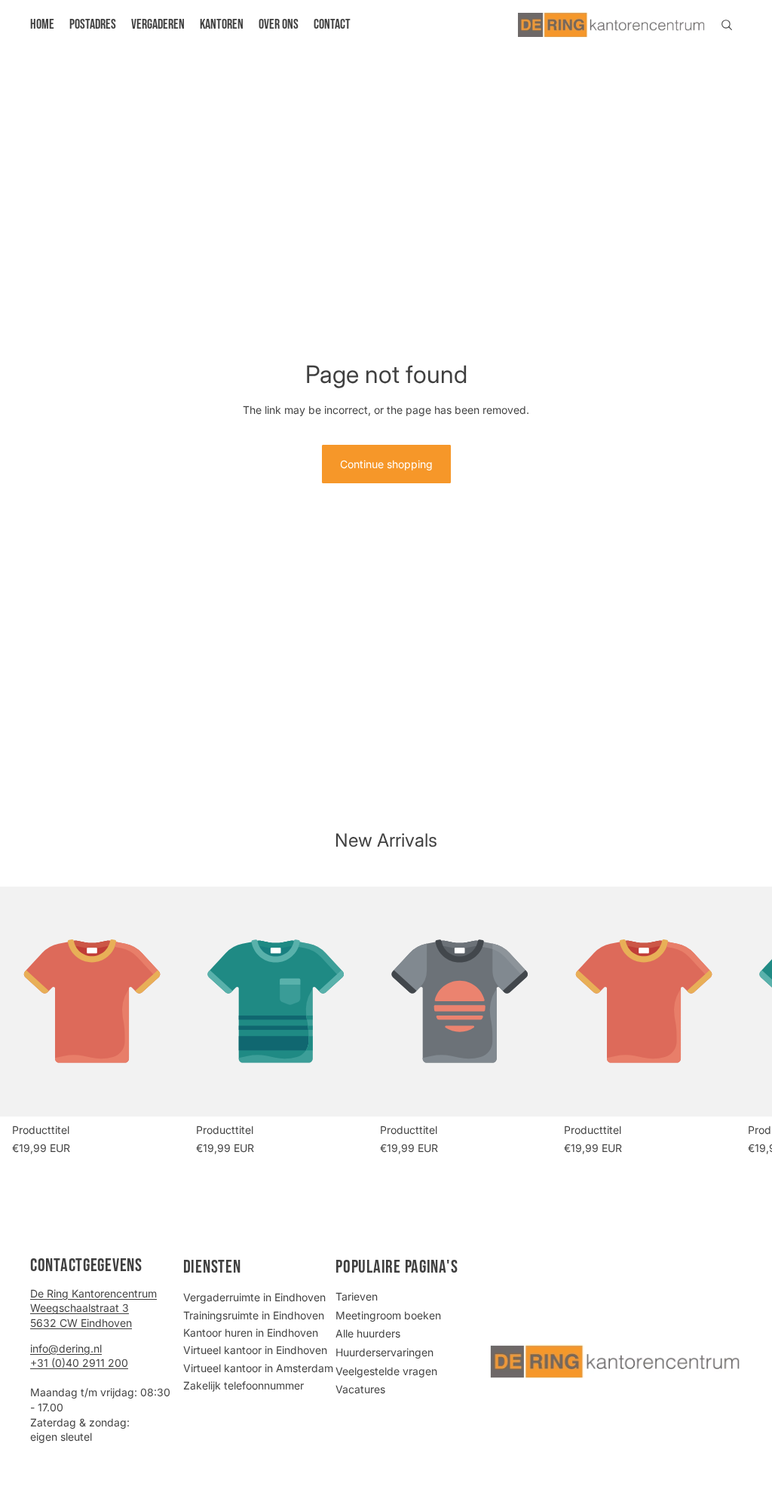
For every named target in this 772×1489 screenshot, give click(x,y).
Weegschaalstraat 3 (79, 1307)
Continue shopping (386, 464)
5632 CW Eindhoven (81, 1322)
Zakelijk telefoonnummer (243, 1385)
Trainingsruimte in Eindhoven (253, 1315)
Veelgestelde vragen (386, 1371)
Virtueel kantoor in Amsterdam (258, 1368)
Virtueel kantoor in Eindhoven (255, 1349)
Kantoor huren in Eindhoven (250, 1332)
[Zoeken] (726, 24)
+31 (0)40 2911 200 (79, 1362)
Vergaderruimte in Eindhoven (254, 1297)
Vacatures (360, 1389)
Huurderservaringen (384, 1352)
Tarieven (356, 1296)
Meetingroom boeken (388, 1315)
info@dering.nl (66, 1348)
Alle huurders (367, 1333)
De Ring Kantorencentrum (93, 1293)
